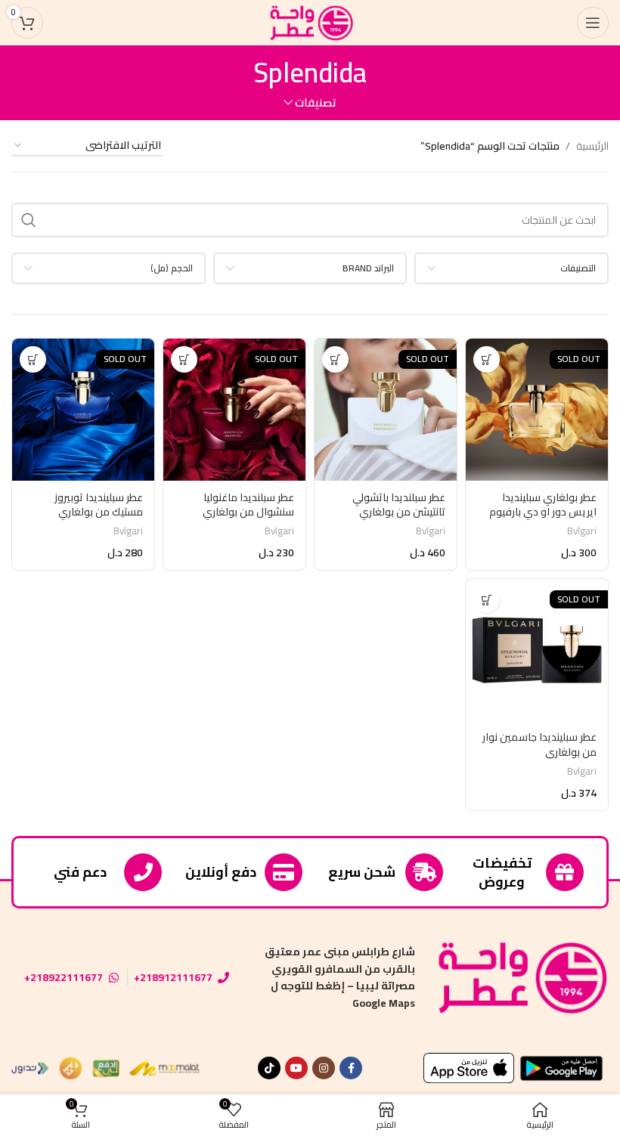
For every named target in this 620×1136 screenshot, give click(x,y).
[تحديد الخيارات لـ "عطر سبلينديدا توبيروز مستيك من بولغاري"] (33, 359)
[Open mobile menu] (592, 23)
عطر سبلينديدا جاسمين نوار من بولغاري (539, 744)
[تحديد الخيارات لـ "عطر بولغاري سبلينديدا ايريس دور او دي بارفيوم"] (486, 359)
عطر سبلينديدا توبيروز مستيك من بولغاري (98, 505)
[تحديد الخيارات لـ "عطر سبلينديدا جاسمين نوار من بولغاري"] (486, 600)
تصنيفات (315, 102)
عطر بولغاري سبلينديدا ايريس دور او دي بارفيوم (543, 505)
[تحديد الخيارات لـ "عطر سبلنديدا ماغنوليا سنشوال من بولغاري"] (184, 359)
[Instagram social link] (323, 1068)
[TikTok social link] (269, 1068)
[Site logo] (310, 22)
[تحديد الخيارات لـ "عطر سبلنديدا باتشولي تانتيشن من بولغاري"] (335, 359)
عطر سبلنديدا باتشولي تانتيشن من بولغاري (398, 505)
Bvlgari (582, 531)
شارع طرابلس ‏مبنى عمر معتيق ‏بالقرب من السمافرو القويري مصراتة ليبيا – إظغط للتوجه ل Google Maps (340, 977)
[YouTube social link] (296, 1068)
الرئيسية (592, 146)
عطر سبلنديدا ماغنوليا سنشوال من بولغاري (248, 505)
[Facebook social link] (350, 1068)
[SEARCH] (28, 220)
